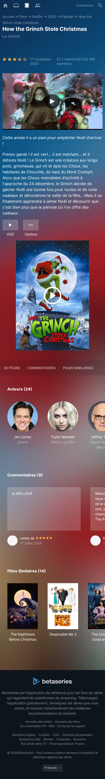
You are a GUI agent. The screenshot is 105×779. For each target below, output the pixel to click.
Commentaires (41, 368)
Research (79, 739)
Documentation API (33, 726)
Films (23, 16)
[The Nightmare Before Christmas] (22, 606)
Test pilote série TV (34, 743)
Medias (48, 739)
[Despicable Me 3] (63, 606)
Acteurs (12, 368)
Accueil (8, 16)
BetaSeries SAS (30, 739)
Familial (67, 16)
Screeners (63, 739)
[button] (22, 425)
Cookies (44, 735)
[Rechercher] (100, 5)
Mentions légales (24, 735)
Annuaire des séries (38, 721)
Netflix (37, 16)
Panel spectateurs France (67, 743)
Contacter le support (71, 726)
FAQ (51, 726)
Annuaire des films (67, 721)
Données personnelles (77, 735)
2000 (52, 16)
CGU (56, 735)
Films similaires (78, 368)
